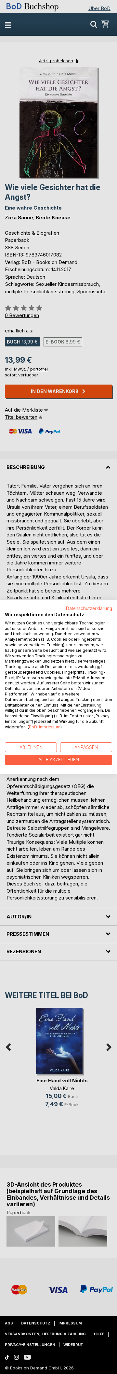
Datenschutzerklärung (89, 608)
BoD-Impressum (44, 726)
